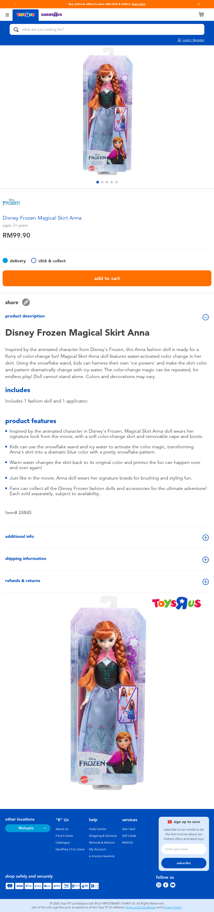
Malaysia (26, 828)
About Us (62, 829)
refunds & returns (22, 580)
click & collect (52, 260)
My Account (97, 849)
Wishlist (127, 842)
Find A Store (64, 836)
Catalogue (63, 842)
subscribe (184, 863)
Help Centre (97, 829)
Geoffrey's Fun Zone (70, 849)
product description (25, 316)
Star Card (128, 829)
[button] (15, 4)
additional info (19, 536)
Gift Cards (129, 836)
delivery (18, 260)
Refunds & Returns (102, 842)
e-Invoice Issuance (102, 856)
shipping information (25, 558)
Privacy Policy (172, 907)
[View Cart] (201, 14)
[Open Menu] (7, 14)
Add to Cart (107, 278)
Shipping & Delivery (103, 836)
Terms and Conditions (141, 907)
